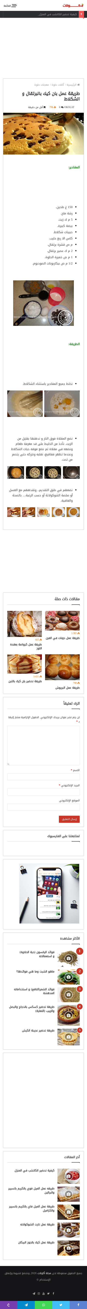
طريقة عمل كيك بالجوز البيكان (36, 1242)
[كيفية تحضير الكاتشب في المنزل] (68, 1176)
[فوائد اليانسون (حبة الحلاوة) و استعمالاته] (68, 958)
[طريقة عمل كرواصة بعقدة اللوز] (24, 624)
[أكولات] (70, 5)
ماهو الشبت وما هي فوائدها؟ (35, 971)
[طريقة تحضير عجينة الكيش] (68, 1037)
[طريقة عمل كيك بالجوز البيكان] (68, 1248)
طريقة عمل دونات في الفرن (63, 638)
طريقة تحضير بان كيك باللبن (25, 681)
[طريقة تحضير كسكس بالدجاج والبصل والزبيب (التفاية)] (68, 1015)
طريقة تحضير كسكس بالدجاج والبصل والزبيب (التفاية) (31, 1009)
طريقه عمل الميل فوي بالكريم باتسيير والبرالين (31, 1190)
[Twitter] (48, 1293)
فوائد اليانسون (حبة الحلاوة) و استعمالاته (37, 954)
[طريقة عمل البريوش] (62, 667)
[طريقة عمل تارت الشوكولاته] (68, 1230)
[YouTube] (43, 1293)
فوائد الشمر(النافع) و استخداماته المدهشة (34, 991)
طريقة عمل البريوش (67, 687)
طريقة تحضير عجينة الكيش (38, 1030)
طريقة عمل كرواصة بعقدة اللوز (26, 646)
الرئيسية (72, 84)
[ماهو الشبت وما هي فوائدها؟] (68, 977)
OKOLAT (69, 107)
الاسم (75, 770)
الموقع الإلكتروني (69, 800)
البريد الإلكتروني (69, 785)
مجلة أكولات (44, 1273)
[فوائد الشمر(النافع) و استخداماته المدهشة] (68, 994)
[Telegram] (33, 1293)
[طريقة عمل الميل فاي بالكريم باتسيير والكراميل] (68, 1212)
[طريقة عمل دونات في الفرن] (62, 620)
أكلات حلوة (58, 84)
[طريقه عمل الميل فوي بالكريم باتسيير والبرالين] (68, 1194)
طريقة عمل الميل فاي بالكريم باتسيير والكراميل (31, 1208)
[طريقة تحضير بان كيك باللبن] (24, 664)
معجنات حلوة (42, 84)
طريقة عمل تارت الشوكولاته (37, 1224)
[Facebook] (53, 1293)
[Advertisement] (43, 47)
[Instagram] (38, 1293)
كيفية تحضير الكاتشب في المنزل (58, 14)
